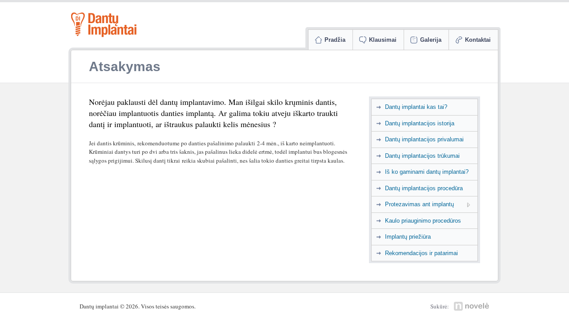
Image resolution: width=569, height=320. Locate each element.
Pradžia (335, 39)
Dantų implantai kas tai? (416, 107)
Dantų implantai (104, 24)
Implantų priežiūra (408, 236)
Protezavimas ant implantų (419, 204)
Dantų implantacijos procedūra (424, 188)
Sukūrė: (439, 306)
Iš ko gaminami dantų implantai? (427, 171)
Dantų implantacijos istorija (419, 123)
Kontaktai (478, 39)
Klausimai (383, 39)
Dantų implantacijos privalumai (424, 139)
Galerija (430, 39)
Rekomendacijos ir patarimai (421, 253)
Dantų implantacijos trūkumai (422, 155)
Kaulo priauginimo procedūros (423, 220)
